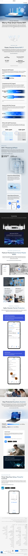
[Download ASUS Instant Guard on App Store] (15, 441)
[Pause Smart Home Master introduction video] (26, 273)
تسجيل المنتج (6, 529)
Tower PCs (26, 539)
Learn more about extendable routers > (7, 153)
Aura (13, 547)
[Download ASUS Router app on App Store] (13, 488)
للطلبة (26, 532)
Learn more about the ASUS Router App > (7, 484)
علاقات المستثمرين (12, 530)
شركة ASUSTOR (12, 534)
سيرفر (20, 538)
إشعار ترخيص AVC (12, 544)
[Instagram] (12, 551)
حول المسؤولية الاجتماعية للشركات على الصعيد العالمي (11, 531)
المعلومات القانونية (12, 553)
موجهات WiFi (19, 534)
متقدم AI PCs (12, 545)
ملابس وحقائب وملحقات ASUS (18, 544)
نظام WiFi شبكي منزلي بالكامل (18, 535)
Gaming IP (20, 545)
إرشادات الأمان (5, 532)
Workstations (25, 542)
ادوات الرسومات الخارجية (18, 530)
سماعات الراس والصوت (18, 542)
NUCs (26, 540)
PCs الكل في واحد (25, 538)
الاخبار (13, 528)
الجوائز (13, 529)
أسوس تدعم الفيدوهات (5, 533)
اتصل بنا (6, 531)
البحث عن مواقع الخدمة (5, 528)
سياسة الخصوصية (25, 554)
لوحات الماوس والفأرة (18, 541)
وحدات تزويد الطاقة (19, 528)
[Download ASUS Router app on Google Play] (7, 488)
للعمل (26, 530)
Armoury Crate (12, 546)
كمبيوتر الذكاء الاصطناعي (11, 538)
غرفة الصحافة (12, 533)
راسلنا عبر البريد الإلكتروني (4, 530)
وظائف (13, 536)
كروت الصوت (19, 529)
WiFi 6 (20, 533)
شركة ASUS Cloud (12, 535)
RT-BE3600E (25, 2)
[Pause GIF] (7, 513)
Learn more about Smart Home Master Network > (14, 260)
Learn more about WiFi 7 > (14, 53)
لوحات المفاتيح (19, 540)
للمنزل (26, 529)
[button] (3, 553)
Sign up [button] (17, 550)
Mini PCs (26, 541)
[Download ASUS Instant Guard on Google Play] (10, 441)
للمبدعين (26, 531)
